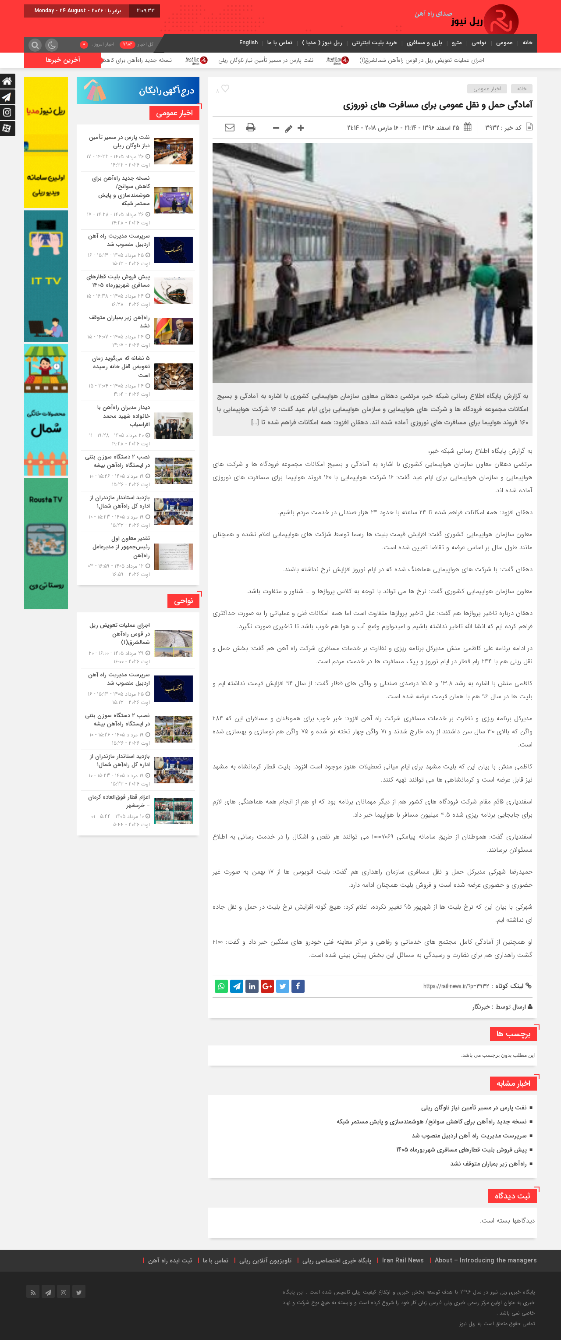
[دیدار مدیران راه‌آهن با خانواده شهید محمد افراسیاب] (138, 425)
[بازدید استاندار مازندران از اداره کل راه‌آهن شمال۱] (138, 511)
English (248, 42)
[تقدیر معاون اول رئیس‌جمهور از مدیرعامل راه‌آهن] (138, 555)
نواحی (479, 42)
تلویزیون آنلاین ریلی (265, 1260)
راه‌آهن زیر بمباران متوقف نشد (488, 1164)
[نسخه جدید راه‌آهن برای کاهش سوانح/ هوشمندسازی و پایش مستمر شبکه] (138, 200)
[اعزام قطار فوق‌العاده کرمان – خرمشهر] (138, 810)
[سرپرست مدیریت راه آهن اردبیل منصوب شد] (138, 250)
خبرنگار (481, 1007)
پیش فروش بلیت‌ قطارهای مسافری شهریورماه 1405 (461, 1150)
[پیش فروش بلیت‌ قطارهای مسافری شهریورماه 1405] (138, 290)
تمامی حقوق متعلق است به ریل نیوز (497, 1323)
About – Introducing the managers (486, 1260)
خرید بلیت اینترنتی (374, 42)
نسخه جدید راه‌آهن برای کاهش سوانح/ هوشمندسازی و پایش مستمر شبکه (158, 60)
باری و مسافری (424, 42)
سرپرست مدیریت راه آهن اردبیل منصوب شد (469, 1136)
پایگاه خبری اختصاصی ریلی (336, 1260)
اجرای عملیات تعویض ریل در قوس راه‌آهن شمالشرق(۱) (495, 60)
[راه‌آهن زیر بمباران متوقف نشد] (138, 331)
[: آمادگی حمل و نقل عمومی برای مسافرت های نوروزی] (229, 128)
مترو (457, 42)
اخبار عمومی (487, 88)
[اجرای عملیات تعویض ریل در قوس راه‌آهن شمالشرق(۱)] (138, 643)
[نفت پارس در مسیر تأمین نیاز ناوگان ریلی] (138, 151)
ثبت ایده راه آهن (170, 1260)
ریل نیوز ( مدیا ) (322, 42)
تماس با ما (279, 42)
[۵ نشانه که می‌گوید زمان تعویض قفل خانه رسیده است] (138, 376)
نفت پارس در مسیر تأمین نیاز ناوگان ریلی (339, 60)
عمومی (504, 42)
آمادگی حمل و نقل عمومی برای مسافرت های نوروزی (438, 105)
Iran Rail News (403, 1260)
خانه (527, 42)
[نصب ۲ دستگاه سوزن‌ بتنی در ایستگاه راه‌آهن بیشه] (138, 471)
